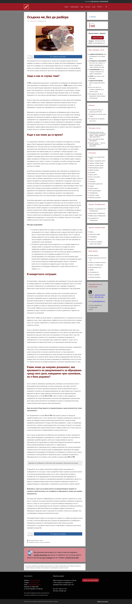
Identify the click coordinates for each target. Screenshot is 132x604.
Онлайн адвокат (74, 7)
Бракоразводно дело (95, 267)
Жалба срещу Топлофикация (97, 216)
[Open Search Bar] (106, 7)
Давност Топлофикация (96, 265)
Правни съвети (93, 188)
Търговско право (94, 195)
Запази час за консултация (90, 580)
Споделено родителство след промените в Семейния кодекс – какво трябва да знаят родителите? (97, 134)
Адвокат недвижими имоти (97, 161)
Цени (82, 7)
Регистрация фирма (95, 190)
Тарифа (91, 270)
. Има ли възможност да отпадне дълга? (97, 56)
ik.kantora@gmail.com (98, 43)
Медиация (92, 181)
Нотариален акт (94, 272)
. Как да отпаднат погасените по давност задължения (96, 72)
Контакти (87, 7)
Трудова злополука (94, 277)
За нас (93, 7)
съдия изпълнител (45, 542)
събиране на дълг (34, 542)
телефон (68, 558)
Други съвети (34, 21)
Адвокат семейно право (96, 163)
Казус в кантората (94, 177)
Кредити (91, 179)
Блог (28, 21)
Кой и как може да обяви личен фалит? (96, 139)
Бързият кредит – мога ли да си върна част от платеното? (97, 144)
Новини (91, 186)
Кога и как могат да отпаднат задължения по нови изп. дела (96, 89)
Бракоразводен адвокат (96, 168)
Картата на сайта (103, 601)
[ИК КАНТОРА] (26, 7)
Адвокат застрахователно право (97, 157)
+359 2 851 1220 (34, 582)
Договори (32, 540)
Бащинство (92, 239)
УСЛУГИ (99, 7)
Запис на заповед (94, 274)
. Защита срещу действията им (97, 83)
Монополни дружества (96, 184)
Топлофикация (93, 193)
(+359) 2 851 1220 (94, 1)
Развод (91, 232)
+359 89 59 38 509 (99, 41)
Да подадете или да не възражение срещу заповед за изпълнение (97, 96)
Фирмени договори (95, 197)
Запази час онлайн (97, 37)
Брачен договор (94, 170)
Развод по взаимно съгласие (97, 262)
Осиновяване (93, 237)
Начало (66, 7)
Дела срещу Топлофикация (97, 213)
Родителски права (94, 234)
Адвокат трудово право (96, 165)
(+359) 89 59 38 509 (103, 1)
